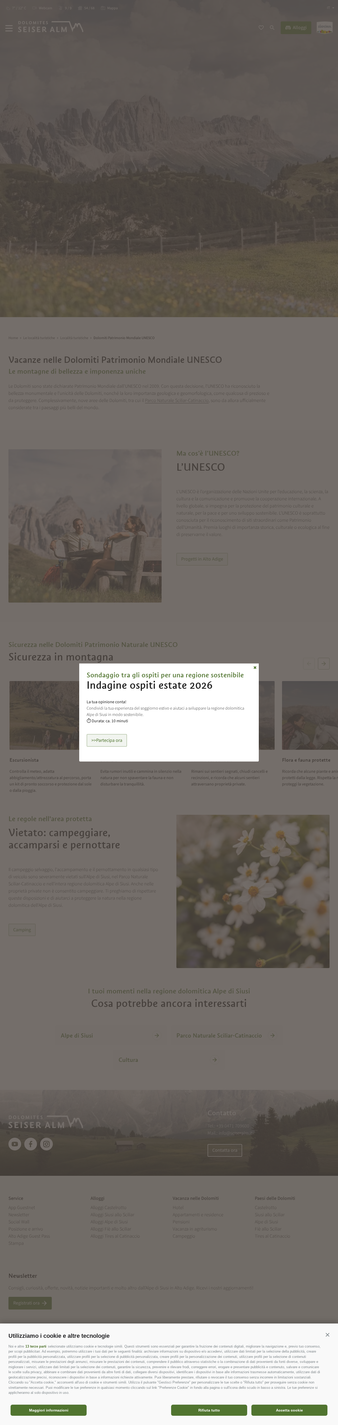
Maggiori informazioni (48, 1410)
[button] (327, 1335)
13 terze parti (35, 1346)
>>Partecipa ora (106, 740)
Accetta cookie (289, 1410)
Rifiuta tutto (209, 1410)
